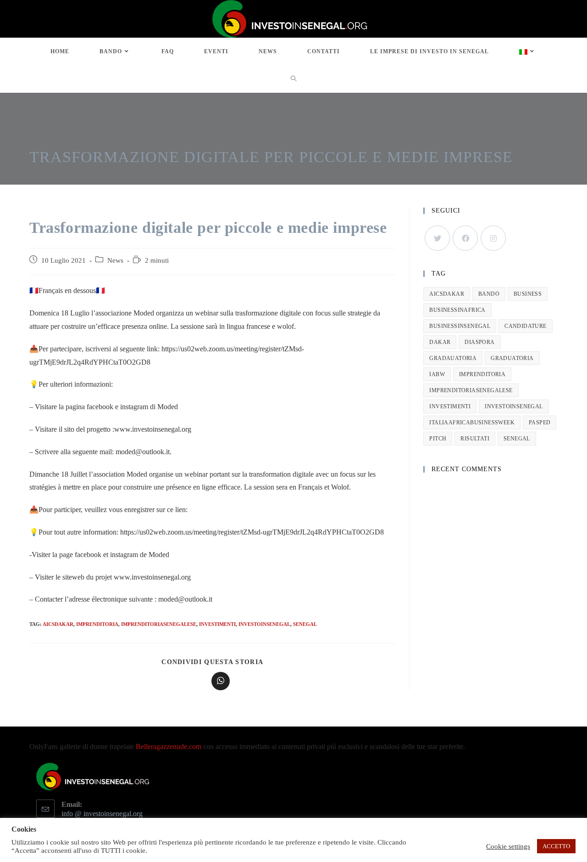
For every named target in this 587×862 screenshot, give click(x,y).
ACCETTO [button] (556, 846)
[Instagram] (493, 238)
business (528, 294)
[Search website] (294, 79)
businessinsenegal (459, 326)
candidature (525, 326)
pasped (539, 422)
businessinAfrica (457, 310)
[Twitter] (437, 238)
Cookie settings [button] (508, 846)
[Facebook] (465, 238)
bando (488, 294)
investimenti (217, 624)
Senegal (305, 624)
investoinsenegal (264, 624)
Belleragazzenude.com (168, 746)
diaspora (479, 342)
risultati (474, 438)
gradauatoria (452, 358)
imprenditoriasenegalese (158, 624)
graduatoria (512, 358)
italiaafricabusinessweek (472, 422)
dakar (439, 342)
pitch (437, 438)
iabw (437, 374)
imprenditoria (97, 624)
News (115, 260)
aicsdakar (58, 624)
